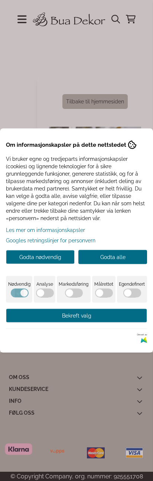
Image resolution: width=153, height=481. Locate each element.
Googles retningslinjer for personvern (50, 240)
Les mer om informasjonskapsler (45, 230)
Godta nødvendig (40, 257)
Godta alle (113, 257)
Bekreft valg (76, 316)
